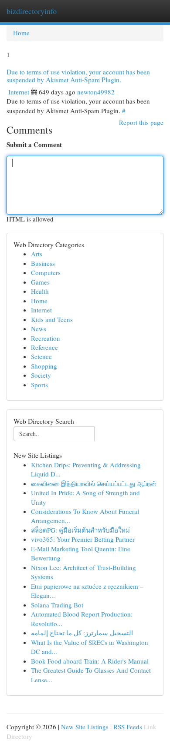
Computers (46, 272)
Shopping (44, 366)
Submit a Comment (34, 144)
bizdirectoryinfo (32, 11)
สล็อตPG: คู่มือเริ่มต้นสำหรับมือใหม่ (80, 530)
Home (21, 32)
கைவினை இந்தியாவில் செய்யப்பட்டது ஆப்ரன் (93, 483)
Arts (36, 253)
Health (40, 291)
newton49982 (96, 91)
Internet (18, 91)
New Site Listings (85, 726)
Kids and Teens (52, 319)
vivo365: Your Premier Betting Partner (83, 539)
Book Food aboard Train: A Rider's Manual (90, 661)
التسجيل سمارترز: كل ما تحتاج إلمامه (82, 632)
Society (41, 375)
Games (40, 282)
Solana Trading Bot (57, 604)
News (38, 328)
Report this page (141, 122)
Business (43, 263)
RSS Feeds (127, 726)
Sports (39, 384)
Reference (44, 347)
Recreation (45, 338)
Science (41, 356)
